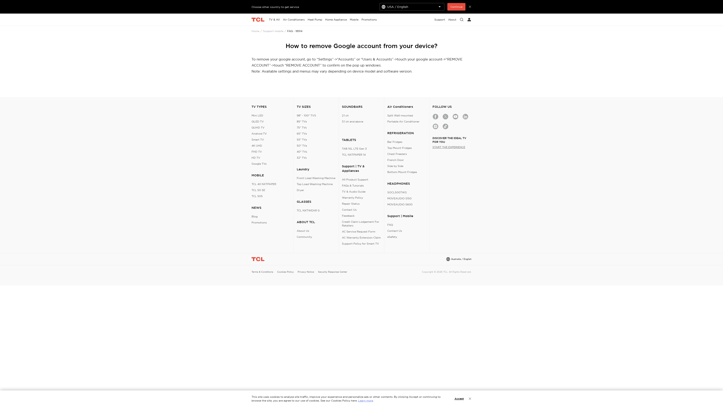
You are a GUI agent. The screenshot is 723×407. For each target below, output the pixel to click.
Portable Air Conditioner (403, 121)
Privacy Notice (306, 271)
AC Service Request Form (358, 231)
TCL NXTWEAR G (308, 210)
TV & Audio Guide (353, 191)
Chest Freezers (397, 154)
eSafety (392, 237)
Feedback (348, 215)
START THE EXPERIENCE (448, 147)
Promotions (259, 222)
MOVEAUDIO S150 (399, 198)
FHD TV (257, 151)
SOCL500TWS (397, 192)
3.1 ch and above (352, 121)
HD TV (256, 157)
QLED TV (258, 121)
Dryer (300, 190)
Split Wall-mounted (400, 115)
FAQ (390, 224)
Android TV (259, 133)
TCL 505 (257, 196)
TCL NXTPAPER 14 (354, 154)
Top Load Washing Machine (315, 184)
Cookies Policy (285, 271)
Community (304, 237)
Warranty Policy (352, 197)
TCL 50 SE (258, 190)
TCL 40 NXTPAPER (264, 184)
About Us (303, 231)
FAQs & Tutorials (353, 185)
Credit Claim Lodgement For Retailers (360, 223)
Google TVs (259, 163)
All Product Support (355, 179)
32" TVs (302, 157)
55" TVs (302, 139)
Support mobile (273, 31)
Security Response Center (332, 271)
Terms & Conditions (262, 271)
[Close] (470, 398)
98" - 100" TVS (306, 115)
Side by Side (395, 166)
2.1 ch (345, 115)
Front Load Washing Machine (316, 178)
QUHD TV (258, 127)
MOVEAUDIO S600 (400, 204)
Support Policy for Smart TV (360, 243)
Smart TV (258, 139)
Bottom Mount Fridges (402, 172)
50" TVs (302, 145)
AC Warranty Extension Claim (361, 237)
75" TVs (302, 127)
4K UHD (257, 145)
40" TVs (302, 151)
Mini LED (257, 115)
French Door (395, 160)
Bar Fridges (394, 142)
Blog (255, 216)
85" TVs (302, 121)
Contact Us (349, 209)
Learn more (365, 400)
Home (255, 31)
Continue (456, 6)
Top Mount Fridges (399, 148)
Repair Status (351, 203)
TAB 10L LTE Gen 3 (354, 148)
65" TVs (302, 133)
